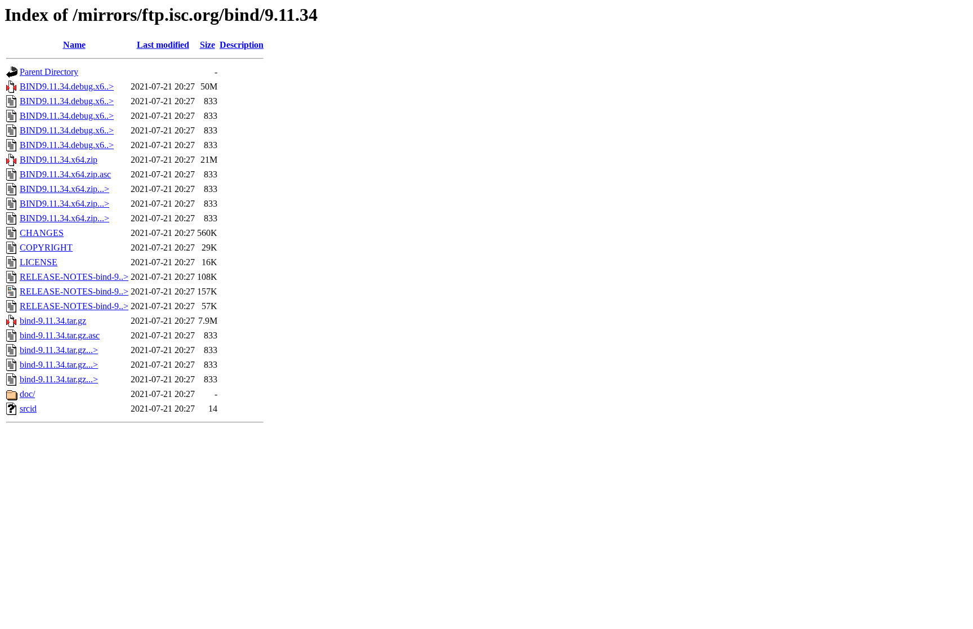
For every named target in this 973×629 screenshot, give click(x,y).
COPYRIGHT (46, 247)
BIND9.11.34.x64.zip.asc (65, 174)
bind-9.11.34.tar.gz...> (59, 350)
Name (74, 45)
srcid (28, 408)
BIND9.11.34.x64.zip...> (64, 189)
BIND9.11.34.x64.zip (58, 159)
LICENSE (38, 262)
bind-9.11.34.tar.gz (53, 320)
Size (207, 45)
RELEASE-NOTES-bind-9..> (74, 277)
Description (242, 45)
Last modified (163, 45)
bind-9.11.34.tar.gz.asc (60, 335)
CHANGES (42, 233)
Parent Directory (49, 72)
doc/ (27, 394)
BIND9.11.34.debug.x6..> (67, 86)
